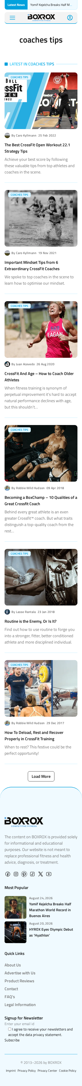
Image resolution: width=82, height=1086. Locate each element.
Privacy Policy (27, 1070)
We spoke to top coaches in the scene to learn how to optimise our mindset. (39, 280)
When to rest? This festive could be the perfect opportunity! (38, 750)
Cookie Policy (67, 1070)
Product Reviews (19, 981)
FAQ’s (10, 997)
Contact (11, 989)
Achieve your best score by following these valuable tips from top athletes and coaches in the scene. (40, 165)
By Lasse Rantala (23, 612)
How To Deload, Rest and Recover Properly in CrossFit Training (34, 735)
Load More (41, 776)
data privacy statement (43, 1034)
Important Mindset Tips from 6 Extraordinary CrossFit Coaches (32, 265)
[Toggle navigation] (12, 17)
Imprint (11, 1070)
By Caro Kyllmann (23, 135)
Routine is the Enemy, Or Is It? (30, 621)
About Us (13, 965)
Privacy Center (47, 1070)
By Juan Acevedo (23, 364)
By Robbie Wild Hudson (28, 488)
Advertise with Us (20, 973)
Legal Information (20, 1005)
